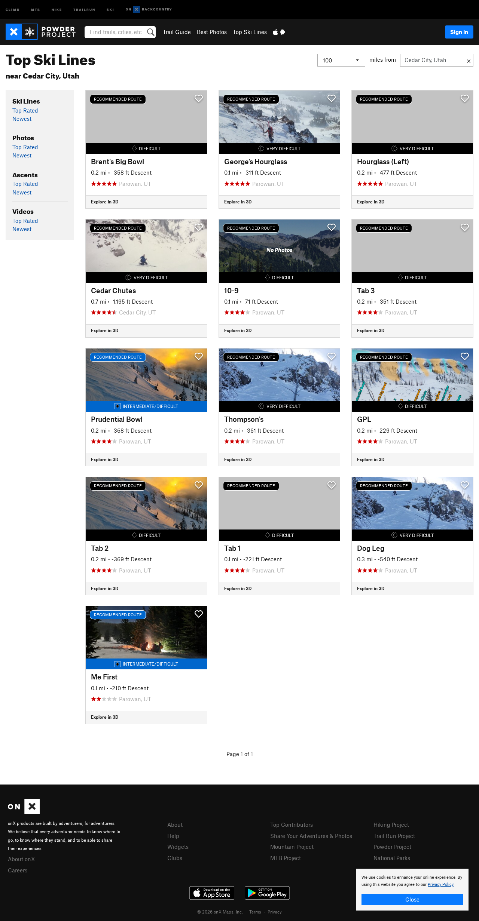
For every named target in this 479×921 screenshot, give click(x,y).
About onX (21, 859)
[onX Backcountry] (148, 9)
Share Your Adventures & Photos (311, 835)
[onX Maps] (24, 811)
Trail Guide (177, 31)
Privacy (275, 911)
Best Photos (212, 31)
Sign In (459, 31)
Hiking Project (391, 824)
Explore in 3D (104, 201)
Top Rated (25, 110)
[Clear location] (468, 60)
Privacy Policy (441, 884)
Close (412, 899)
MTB (35, 9)
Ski (111, 9)
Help (173, 835)
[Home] (44, 32)
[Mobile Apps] (279, 31)
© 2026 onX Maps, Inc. (220, 911)
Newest (21, 118)
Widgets (178, 846)
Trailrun (84, 9)
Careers (17, 870)
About (175, 824)
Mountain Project (292, 846)
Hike (57, 9)
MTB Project (285, 857)
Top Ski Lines (250, 31)
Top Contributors (291, 824)
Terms (255, 911)
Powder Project (392, 846)
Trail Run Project (394, 835)
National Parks (391, 857)
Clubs (174, 857)
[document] (412, 889)
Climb (13, 9)
